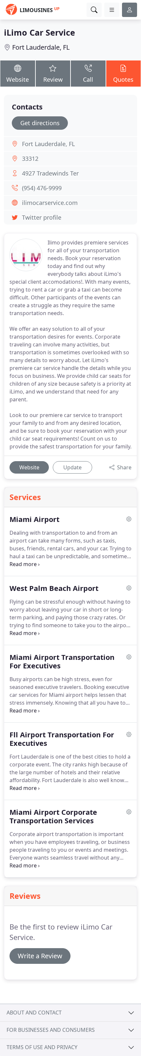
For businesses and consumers (51, 1029)
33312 (30, 158)
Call (88, 79)
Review (53, 79)
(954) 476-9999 (42, 188)
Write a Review (40, 955)
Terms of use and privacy (42, 1047)
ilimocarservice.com (50, 203)
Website (17, 79)
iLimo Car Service (39, 32)
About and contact (34, 1012)
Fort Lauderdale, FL (41, 47)
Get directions (40, 123)
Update (72, 467)
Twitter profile (41, 217)
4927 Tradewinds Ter (50, 173)
